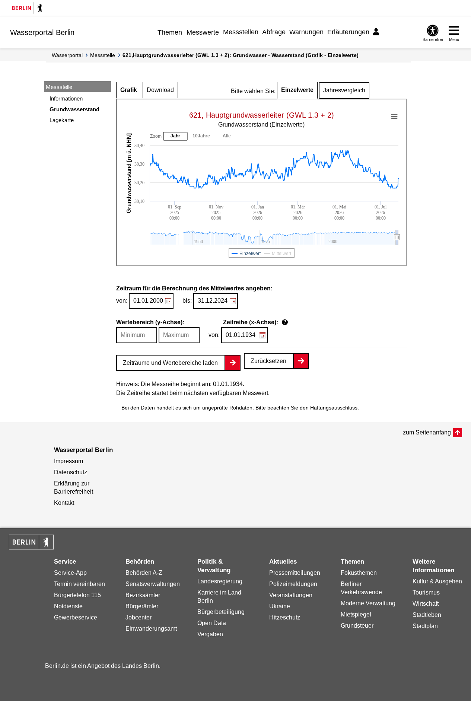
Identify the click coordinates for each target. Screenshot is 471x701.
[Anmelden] (377, 32)
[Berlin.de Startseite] (27, 8)
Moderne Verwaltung (368, 603)
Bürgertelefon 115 (77, 595)
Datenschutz (70, 472)
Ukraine (279, 606)
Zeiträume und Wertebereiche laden (170, 363)
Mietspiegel (356, 614)
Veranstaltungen (290, 595)
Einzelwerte (297, 90)
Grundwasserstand (74, 109)
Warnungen (306, 32)
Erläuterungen (348, 32)
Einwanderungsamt (151, 628)
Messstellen (240, 32)
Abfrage (274, 32)
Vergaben (210, 634)
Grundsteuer (357, 625)
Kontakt (64, 503)
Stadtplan (425, 626)
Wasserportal (67, 55)
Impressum (68, 461)
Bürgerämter (141, 606)
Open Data (211, 623)
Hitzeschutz (284, 617)
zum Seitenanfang (427, 432)
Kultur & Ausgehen (437, 581)
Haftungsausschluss (333, 408)
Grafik (128, 90)
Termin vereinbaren (79, 584)
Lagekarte (62, 120)
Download (160, 90)
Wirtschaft (426, 603)
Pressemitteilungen (294, 573)
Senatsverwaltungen (152, 584)
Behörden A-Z (143, 573)
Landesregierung (219, 581)
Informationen (66, 98)
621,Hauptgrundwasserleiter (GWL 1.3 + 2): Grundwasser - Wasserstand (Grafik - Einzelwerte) (240, 55)
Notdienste (68, 606)
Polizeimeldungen (293, 584)
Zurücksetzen (268, 361)
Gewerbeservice (75, 617)
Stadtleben (427, 615)
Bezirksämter (142, 595)
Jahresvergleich (344, 90)
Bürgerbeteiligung (221, 612)
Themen (169, 32)
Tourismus (426, 592)
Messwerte (203, 32)
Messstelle (102, 55)
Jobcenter (138, 617)
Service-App (70, 573)
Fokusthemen (359, 573)
